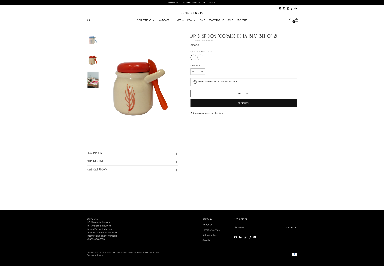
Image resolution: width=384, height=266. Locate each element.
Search (206, 240)
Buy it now (243, 103)
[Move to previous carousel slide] (287, 199)
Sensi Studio (107, 252)
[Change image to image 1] (93, 40)
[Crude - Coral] (193, 57)
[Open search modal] (89, 20)
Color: (201, 51)
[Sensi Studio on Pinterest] (284, 8)
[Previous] (159, 2)
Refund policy (209, 235)
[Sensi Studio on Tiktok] (291, 8)
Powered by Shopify (95, 255)
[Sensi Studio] (192, 13)
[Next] (224, 2)
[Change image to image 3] (93, 80)
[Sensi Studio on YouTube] (295, 8)
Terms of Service (211, 229)
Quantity (195, 65)
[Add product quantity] (193, 72)
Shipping (195, 113)
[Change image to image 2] (93, 60)
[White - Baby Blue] (200, 57)
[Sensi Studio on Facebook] (280, 8)
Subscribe (291, 227)
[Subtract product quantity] (202, 72)
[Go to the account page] (289, 20)
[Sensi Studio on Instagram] (287, 8)
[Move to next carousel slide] (294, 199)
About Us (207, 224)
